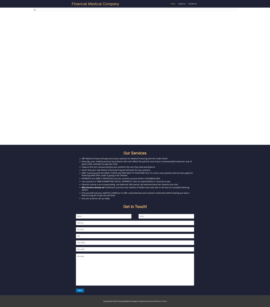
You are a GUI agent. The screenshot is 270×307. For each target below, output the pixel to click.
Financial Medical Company (95, 4)
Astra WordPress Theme (157, 301)
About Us (181, 4)
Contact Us (192, 4)
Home (173, 4)
